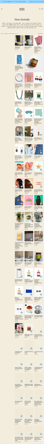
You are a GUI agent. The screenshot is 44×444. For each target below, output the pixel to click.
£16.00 (35, 87)
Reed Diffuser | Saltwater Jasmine (38, 139)
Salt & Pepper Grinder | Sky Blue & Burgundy (29, 85)
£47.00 (16, 49)
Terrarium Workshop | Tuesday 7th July (38, 420)
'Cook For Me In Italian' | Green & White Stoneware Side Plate (19, 86)
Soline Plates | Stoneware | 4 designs (28, 402)
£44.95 (26, 354)
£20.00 (35, 52)
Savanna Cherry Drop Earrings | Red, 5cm (38, 85)
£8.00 (35, 266)
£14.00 (16, 229)
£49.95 (35, 338)
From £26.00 (27, 87)
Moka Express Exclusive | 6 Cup (38, 385)
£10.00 (26, 229)
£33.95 (16, 354)
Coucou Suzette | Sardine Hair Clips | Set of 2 (38, 207)
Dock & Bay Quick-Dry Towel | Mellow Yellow (38, 438)
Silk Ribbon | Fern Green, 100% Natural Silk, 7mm (38, 103)
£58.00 (35, 228)
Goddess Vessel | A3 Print (18, 335)
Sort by (16, 33)
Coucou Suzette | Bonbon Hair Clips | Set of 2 (38, 191)
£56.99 (16, 403)
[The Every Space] (22, 9)
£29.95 (26, 319)
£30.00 (35, 140)
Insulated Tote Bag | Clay (29, 352)
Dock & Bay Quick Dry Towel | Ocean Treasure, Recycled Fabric (19, 439)
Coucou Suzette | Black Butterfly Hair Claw (28, 191)
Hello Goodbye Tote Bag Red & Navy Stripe (28, 368)
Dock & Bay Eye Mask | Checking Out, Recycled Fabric (28, 120)
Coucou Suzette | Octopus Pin (38, 156)
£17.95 (26, 371)
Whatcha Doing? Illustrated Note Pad (18, 280)
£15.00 (16, 88)
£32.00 (26, 105)
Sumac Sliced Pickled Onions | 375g (38, 264)
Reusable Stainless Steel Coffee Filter (38, 316)
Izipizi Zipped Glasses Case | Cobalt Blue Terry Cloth (28, 299)
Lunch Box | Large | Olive (38, 352)
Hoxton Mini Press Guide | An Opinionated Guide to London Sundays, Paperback (19, 245)
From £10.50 (27, 141)
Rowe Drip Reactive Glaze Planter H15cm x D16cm (19, 140)
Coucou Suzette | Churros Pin (18, 207)
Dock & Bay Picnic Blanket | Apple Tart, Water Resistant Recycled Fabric (38, 121)
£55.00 (35, 124)
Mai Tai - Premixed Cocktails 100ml (18, 298)
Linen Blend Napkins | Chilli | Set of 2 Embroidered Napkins (38, 49)
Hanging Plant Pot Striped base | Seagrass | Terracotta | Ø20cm (19, 226)
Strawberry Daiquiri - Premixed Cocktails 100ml (38, 281)
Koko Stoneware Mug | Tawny (18, 263)
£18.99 (16, 142)
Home (2, 33)
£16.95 (16, 265)
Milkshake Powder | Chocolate (29, 335)
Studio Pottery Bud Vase (37, 243)
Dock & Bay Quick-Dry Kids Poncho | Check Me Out (29, 438)
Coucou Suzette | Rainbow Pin (28, 207)
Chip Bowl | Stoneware (17, 48)
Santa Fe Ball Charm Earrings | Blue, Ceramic (19, 157)
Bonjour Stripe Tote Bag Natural (18, 368)
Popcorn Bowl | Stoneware (28, 48)
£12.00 (26, 123)
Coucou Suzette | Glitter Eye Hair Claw (18, 191)
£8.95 (26, 337)
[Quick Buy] (31, 81)
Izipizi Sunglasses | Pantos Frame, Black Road (38, 298)
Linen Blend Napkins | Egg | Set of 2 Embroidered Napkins (19, 68)
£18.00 (16, 159)
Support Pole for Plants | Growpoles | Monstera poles (29, 139)
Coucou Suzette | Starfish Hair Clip (38, 173)
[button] (40, 9)
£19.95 (35, 371)
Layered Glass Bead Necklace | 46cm (18, 103)
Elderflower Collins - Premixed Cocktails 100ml (29, 280)
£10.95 (16, 249)
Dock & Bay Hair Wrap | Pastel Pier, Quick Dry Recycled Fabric (19, 120)
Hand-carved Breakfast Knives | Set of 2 (29, 243)
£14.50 (35, 193)
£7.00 (16, 283)
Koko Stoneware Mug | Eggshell (28, 263)
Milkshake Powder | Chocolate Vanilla (29, 385)
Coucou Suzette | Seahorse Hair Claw (28, 174)
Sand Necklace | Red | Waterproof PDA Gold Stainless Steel (28, 421)
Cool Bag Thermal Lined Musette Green (38, 368)
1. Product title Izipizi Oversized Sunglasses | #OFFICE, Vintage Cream (19, 318)
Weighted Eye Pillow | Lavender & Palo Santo (28, 103)
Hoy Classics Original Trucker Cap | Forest (19, 385)
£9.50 (16, 176)
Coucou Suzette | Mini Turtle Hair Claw (18, 174)
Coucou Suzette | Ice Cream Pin (28, 156)
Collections (6, 33)
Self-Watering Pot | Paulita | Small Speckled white (29, 316)
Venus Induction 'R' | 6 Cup (19, 402)
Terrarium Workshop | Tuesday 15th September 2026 (38, 225)
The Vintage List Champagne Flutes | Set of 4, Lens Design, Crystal (38, 403)
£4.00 (35, 105)
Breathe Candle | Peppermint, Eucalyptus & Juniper (18, 421)
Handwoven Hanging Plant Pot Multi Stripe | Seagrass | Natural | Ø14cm (29, 226)
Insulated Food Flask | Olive (18, 352)
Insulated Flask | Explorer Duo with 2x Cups (38, 335)
